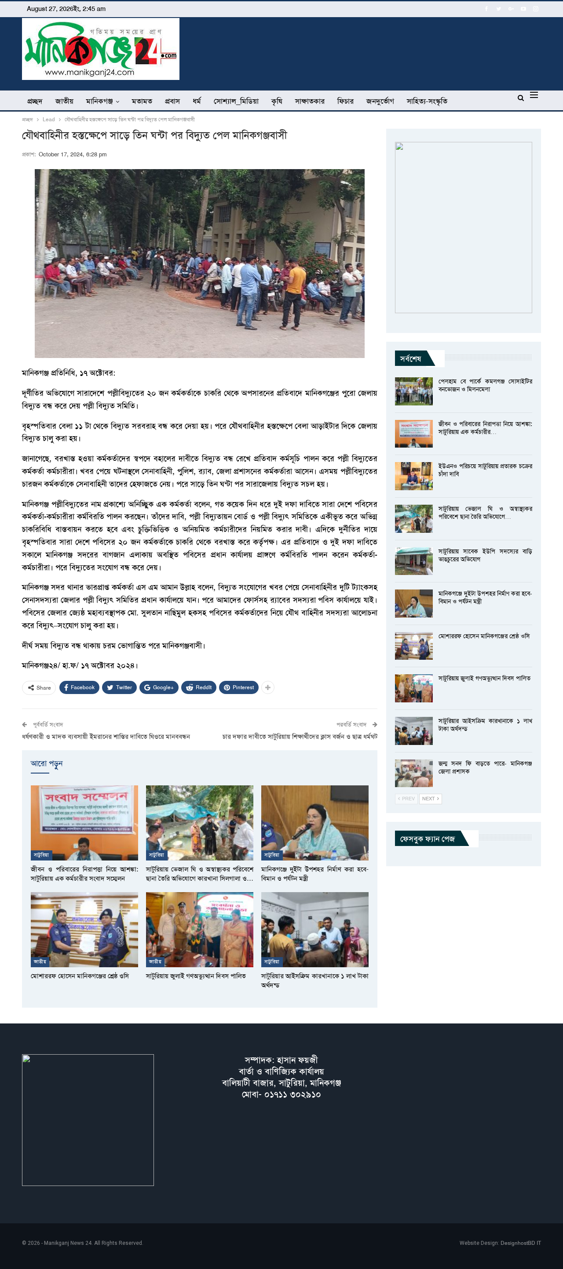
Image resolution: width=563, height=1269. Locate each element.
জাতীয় (64, 101)
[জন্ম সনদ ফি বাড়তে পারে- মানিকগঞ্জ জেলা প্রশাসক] (414, 773)
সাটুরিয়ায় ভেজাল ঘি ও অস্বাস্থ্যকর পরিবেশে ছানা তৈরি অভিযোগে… (485, 513)
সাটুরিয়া (41, 855)
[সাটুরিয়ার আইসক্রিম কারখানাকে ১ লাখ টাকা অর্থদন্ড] (315, 929)
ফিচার (345, 101)
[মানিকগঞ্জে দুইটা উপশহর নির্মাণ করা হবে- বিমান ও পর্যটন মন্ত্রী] (315, 822)
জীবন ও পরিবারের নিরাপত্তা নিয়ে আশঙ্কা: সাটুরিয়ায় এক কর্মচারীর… (485, 428)
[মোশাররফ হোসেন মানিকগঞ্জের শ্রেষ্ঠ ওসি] (84, 929)
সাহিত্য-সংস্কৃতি (427, 101)
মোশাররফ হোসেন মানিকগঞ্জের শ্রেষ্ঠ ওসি (484, 636)
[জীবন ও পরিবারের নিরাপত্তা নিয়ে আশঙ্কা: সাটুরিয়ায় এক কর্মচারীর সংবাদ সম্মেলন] (84, 822)
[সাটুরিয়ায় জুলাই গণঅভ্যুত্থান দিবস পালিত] (199, 929)
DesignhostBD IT (521, 1243)
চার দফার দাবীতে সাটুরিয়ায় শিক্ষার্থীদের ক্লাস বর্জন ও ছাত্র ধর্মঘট (300, 736)
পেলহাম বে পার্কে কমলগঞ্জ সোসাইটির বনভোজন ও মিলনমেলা (485, 385)
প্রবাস (172, 101)
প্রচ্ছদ (35, 101)
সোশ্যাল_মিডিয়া (236, 101)
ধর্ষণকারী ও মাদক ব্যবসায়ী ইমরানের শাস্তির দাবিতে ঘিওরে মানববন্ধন (106, 736)
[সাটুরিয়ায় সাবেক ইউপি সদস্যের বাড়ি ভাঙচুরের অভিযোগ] (414, 561)
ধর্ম (197, 101)
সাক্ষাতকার (310, 101)
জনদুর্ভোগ (380, 101)
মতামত (142, 101)
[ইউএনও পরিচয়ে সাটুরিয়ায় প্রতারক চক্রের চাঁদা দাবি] (414, 476)
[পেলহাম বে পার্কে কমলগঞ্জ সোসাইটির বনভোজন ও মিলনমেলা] (414, 391)
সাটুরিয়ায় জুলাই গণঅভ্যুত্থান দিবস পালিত (484, 678)
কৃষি (276, 101)
